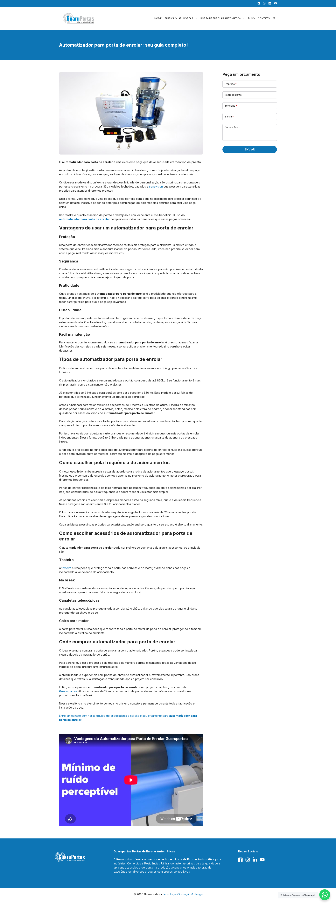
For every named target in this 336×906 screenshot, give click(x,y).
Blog (251, 18)
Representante (233, 94)
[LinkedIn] (268, 3)
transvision (156, 186)
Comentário (232, 127)
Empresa (231, 84)
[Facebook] (258, 3)
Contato (264, 18)
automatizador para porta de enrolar (84, 219)
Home (158, 18)
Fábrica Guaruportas (179, 18)
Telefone (231, 105)
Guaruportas (68, 691)
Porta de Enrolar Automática (220, 18)
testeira (66, 568)
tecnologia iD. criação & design (183, 894)
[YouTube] (274, 3)
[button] (274, 18)
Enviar (250, 149)
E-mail (229, 116)
